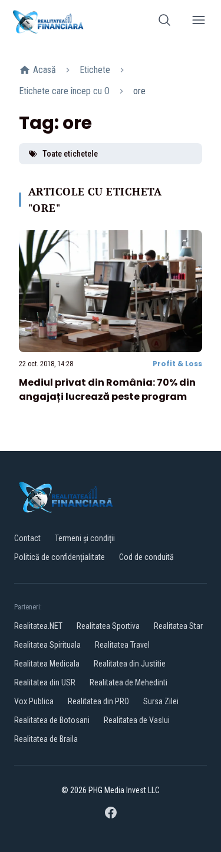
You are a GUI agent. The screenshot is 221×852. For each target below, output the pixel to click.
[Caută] (164, 22)
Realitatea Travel (122, 644)
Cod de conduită (146, 557)
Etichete (95, 69)
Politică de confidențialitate (59, 557)
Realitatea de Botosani (52, 720)
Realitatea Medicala (47, 663)
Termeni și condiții (85, 538)
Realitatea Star (178, 626)
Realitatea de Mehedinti (128, 682)
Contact (27, 538)
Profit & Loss (177, 364)
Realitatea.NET (38, 626)
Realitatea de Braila (46, 739)
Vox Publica (34, 701)
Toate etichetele (70, 153)
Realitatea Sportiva (108, 626)
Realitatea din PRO (98, 701)
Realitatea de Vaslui (137, 720)
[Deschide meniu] (199, 22)
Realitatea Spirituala (47, 644)
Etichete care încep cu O (64, 91)
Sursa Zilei (161, 701)
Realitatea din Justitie (130, 663)
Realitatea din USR (44, 682)
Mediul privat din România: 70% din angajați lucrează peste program (107, 389)
